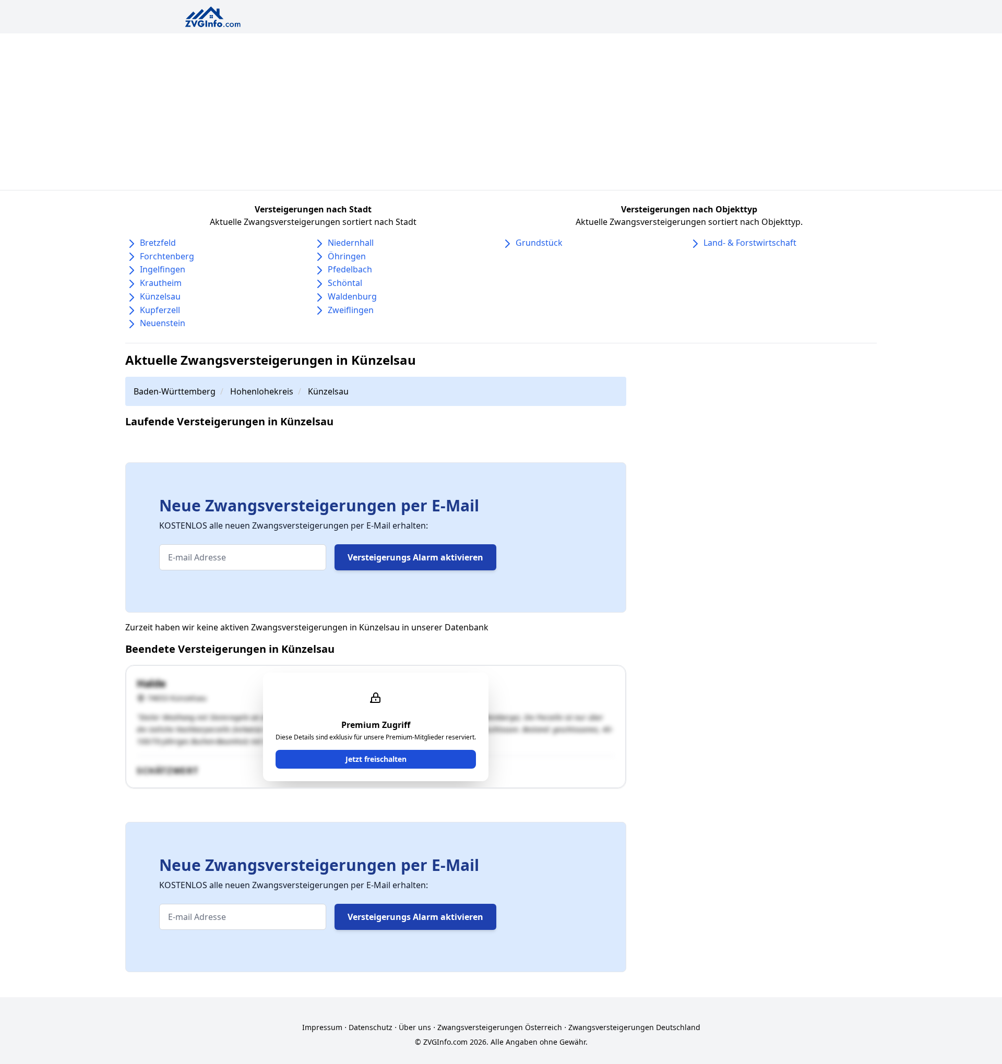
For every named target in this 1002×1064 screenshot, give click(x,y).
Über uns (415, 1027)
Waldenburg (352, 296)
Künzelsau (160, 296)
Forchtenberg (167, 256)
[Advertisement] (501, 112)
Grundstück (539, 242)
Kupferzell (160, 310)
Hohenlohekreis (261, 391)
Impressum (322, 1027)
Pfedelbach (350, 269)
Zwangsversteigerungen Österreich (499, 1027)
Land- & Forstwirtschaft (749, 242)
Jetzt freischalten (376, 759)
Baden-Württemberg (175, 391)
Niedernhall (351, 242)
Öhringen (347, 256)
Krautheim (161, 283)
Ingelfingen (162, 269)
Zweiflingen (351, 310)
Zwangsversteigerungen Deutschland (634, 1027)
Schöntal (345, 283)
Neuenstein (162, 323)
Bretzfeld (158, 242)
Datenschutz (370, 1027)
